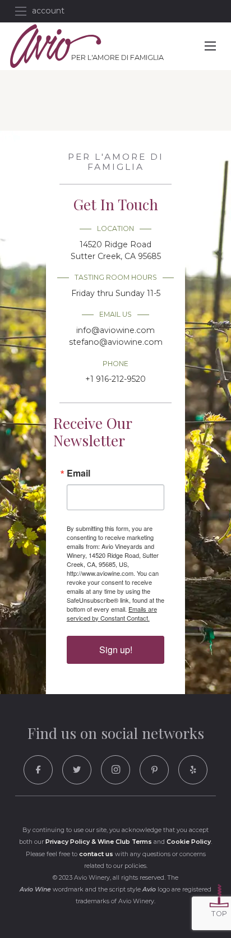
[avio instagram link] (115, 770)
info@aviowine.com (115, 330)
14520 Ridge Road (116, 250)
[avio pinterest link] (154, 770)
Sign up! (115, 649)
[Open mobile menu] (20, 11)
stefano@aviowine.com (116, 342)
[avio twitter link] (77, 770)
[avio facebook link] (38, 770)
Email (78, 473)
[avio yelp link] (193, 770)
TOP (219, 913)
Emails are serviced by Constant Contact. (112, 613)
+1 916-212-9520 (115, 379)
